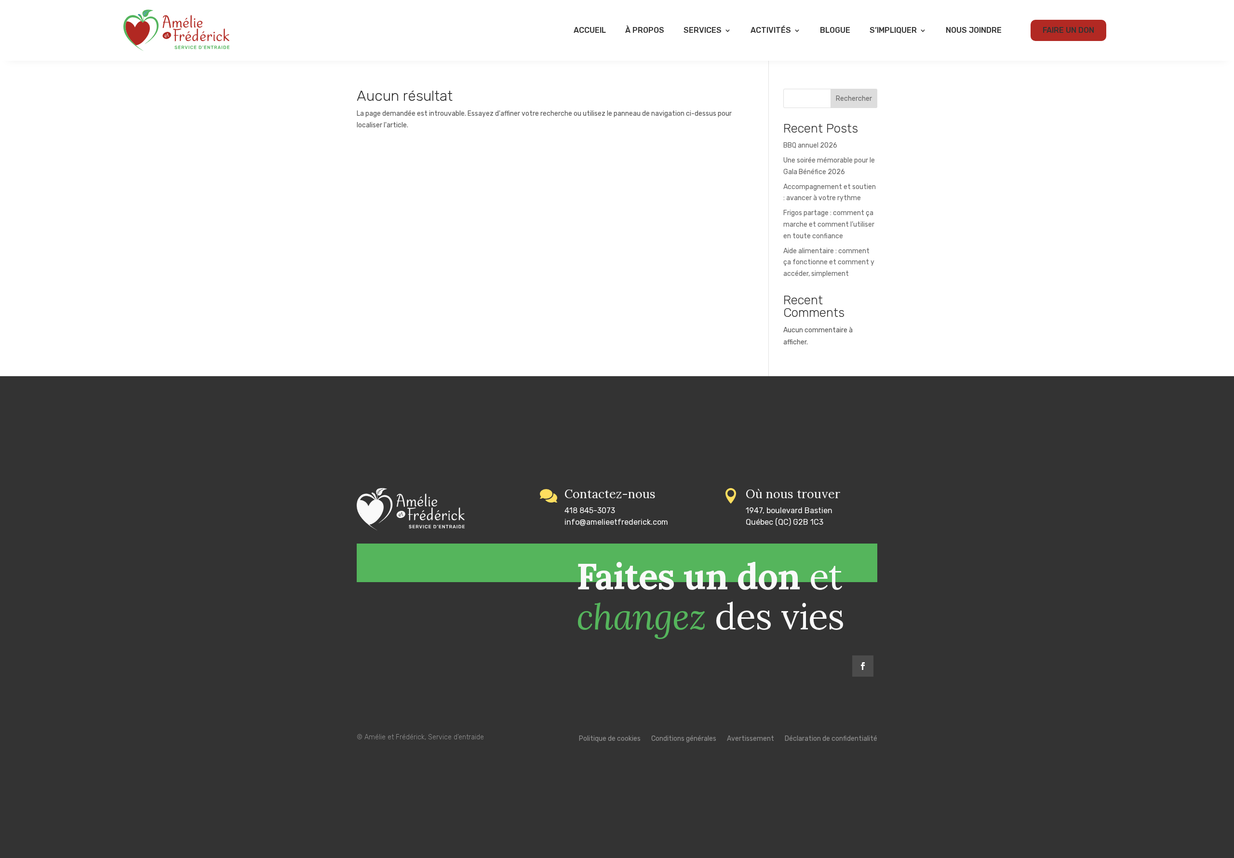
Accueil (590, 30)
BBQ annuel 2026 (810, 145)
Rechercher (854, 99)
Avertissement (750, 739)
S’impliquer (893, 30)
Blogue (835, 30)
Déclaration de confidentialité (831, 739)
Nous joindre (974, 30)
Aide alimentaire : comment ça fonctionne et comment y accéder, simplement (828, 262)
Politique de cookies (610, 739)
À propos (644, 30)
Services (703, 30)
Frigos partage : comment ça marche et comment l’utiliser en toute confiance (828, 224)
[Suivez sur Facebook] (862, 666)
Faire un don (1068, 30)
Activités (771, 30)
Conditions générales (683, 739)
